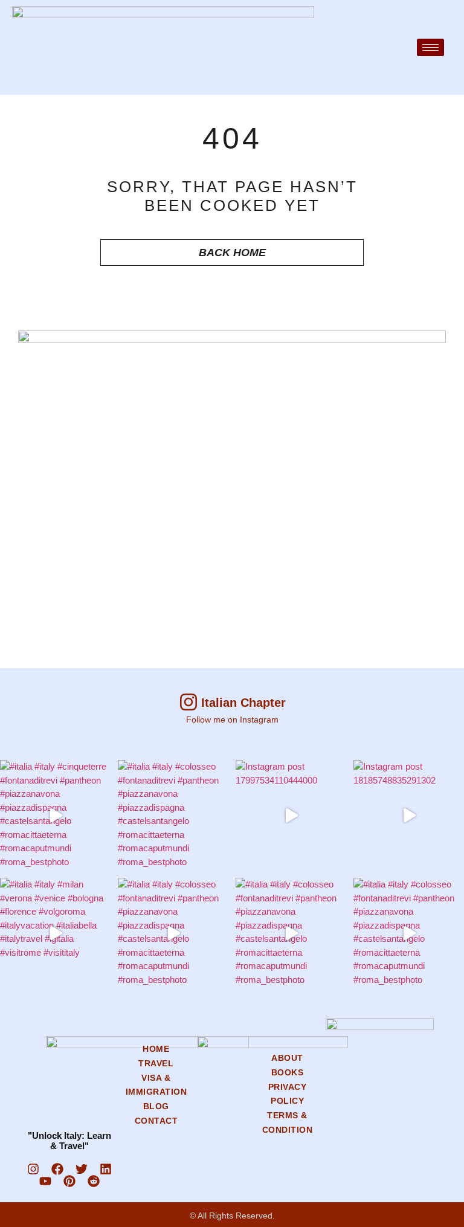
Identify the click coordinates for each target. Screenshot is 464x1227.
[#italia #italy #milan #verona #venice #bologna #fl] (55, 933)
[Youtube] (45, 1181)
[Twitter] (82, 1169)
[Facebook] (57, 1169)
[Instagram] (33, 1169)
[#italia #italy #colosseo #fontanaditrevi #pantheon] (173, 815)
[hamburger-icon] (430, 47)
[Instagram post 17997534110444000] (291, 815)
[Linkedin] (106, 1169)
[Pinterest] (69, 1181)
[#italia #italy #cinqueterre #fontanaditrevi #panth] (55, 815)
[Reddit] (94, 1181)
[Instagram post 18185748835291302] (408, 815)
